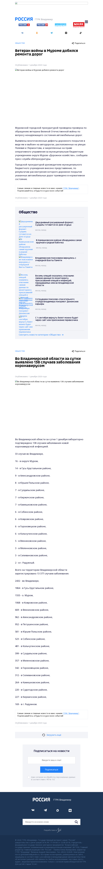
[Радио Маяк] (78, 26)
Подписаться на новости (51, 751)
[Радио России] (60, 25)
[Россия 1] (24, 25)
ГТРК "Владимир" (71, 188)
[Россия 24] (42, 25)
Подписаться (51, 769)
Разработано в (50, 830)
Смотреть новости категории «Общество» (40, 334)
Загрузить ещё (53, 735)
